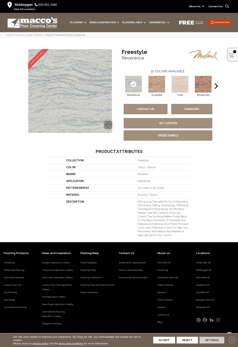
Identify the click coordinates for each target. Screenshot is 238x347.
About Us (194, 6)
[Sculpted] (156, 84)
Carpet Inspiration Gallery (56, 262)
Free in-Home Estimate (130, 270)
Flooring (76, 22)
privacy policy (40, 343)
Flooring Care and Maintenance (97, 284)
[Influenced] (203, 84)
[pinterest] (198, 320)
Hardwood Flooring (14, 270)
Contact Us (215, 6)
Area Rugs (9, 299)
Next (216, 80)
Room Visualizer (89, 292)
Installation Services (167, 277)
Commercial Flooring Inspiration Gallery (53, 313)
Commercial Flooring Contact (133, 277)
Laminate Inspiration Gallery (57, 277)
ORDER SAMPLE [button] (168, 135)
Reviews (161, 292)
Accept (164, 340)
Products (39, 35)
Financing (191, 109)
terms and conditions (71, 343)
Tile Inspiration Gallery (54, 296)
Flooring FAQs (88, 270)
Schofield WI (202, 292)
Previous (120, 80)
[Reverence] (133, 84)
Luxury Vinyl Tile (12, 284)
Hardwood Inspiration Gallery (57, 270)
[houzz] (211, 320)
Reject (187, 340)
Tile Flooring (10, 292)
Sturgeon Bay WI (205, 299)
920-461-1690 (47, 4)
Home (10, 35)
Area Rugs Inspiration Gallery (57, 304)
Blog (159, 322)
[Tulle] (180, 84)
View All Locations (24, 9)
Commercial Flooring (15, 307)
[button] (203, 6)
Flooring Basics (89, 262)
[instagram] (218, 320)
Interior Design (165, 299)
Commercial (157, 22)
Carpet (28, 35)
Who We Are (164, 262)
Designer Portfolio (51, 323)
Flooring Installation (91, 277)
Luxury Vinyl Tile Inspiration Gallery (57, 287)
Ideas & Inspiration (102, 22)
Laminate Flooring (14, 277)
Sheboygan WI (204, 270)
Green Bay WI (203, 262)
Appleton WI (203, 284)
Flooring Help (132, 22)
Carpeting (9, 262)
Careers (161, 307)
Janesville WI (203, 307)
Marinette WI (203, 277)
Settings (212, 340)
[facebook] (205, 320)
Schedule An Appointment (132, 262)
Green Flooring (165, 284)
